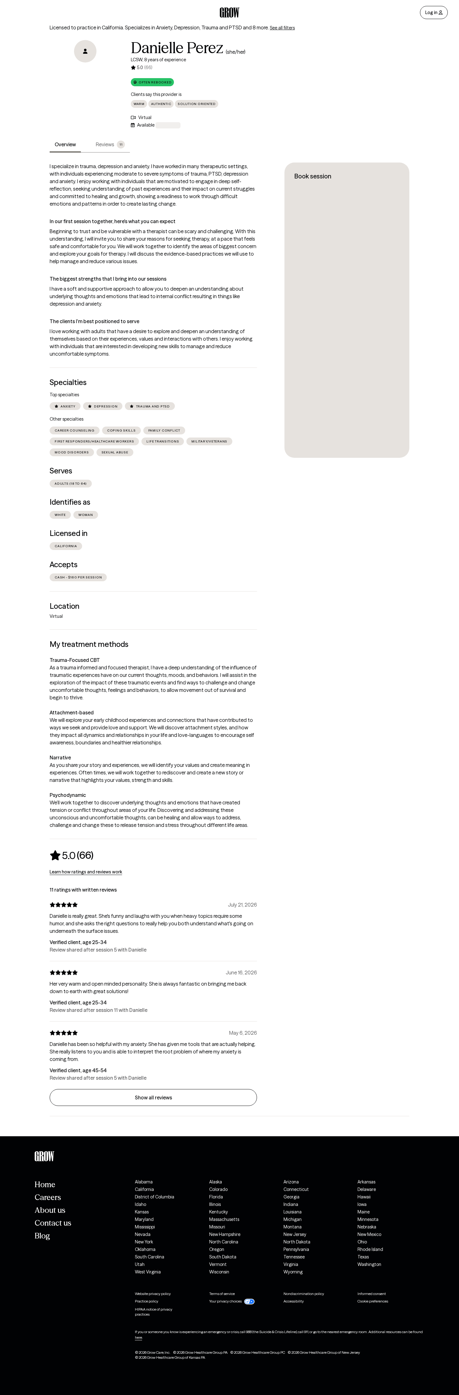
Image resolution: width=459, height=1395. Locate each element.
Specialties (68, 382)
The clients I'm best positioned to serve (94, 321)
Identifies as (70, 502)
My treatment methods (89, 644)
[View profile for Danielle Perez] (85, 75)
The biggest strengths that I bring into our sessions (108, 279)
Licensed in (68, 533)
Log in (431, 12)
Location (64, 606)
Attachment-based (72, 712)
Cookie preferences (373, 1301)
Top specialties (64, 395)
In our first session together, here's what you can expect (112, 221)
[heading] (71, 855)
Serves (61, 470)
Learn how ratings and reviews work (86, 872)
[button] (152, 82)
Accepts (63, 564)
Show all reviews (153, 1097)
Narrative (60, 757)
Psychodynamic (68, 795)
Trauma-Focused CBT (75, 660)
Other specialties (66, 419)
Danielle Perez (177, 48)
